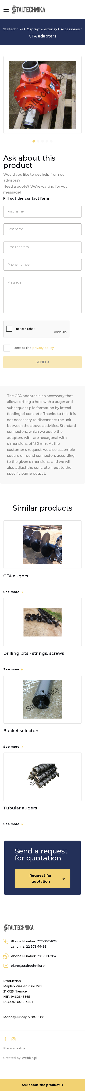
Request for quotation (40, 878)
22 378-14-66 (36, 946)
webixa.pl (29, 1058)
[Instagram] (13, 1039)
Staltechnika (13, 29)
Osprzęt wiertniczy (42, 29)
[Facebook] (5, 1039)
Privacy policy (14, 1048)
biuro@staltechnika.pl (28, 966)
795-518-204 (46, 956)
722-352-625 (47, 941)
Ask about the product (41, 1085)
